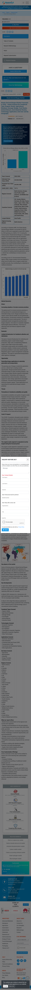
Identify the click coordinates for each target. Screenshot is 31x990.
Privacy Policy (21, 527)
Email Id (4, 489)
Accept (5, 986)
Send (6, 529)
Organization (5, 505)
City (3, 511)
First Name (4, 477)
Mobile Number (5, 497)
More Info (11, 986)
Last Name (4, 483)
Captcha (4, 518)
